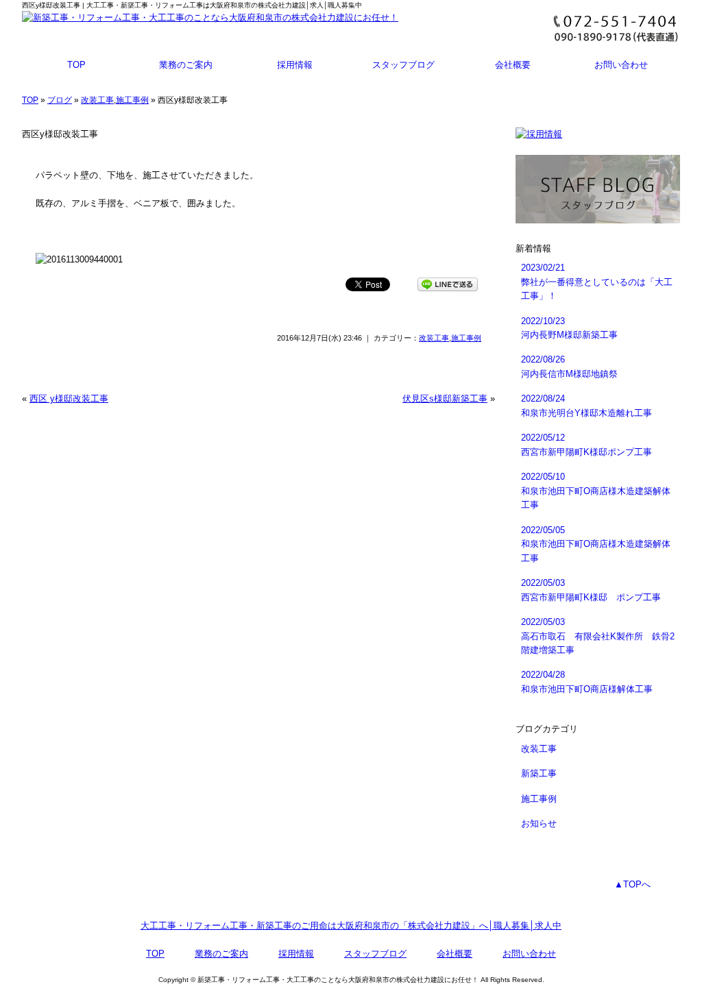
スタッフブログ (403, 65)
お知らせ (539, 823)
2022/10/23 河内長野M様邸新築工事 (569, 328)
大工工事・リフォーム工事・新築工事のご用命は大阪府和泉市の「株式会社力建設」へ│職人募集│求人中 (351, 925)
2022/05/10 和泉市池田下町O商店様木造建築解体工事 (595, 490)
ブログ (59, 100)
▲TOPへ (632, 884)
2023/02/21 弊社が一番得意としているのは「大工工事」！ (597, 281)
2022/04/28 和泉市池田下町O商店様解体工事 (587, 682)
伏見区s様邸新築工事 (444, 398)
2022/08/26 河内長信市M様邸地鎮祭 (569, 366)
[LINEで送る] (447, 283)
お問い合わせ (621, 65)
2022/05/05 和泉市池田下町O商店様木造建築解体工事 (595, 544)
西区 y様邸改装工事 (68, 398)
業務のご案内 (186, 65)
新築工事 (539, 773)
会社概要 (513, 65)
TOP (76, 65)
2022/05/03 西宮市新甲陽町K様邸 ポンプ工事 (591, 590)
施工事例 (132, 100)
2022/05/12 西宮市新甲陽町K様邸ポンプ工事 (586, 444)
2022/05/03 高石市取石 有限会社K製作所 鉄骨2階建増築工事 (598, 636)
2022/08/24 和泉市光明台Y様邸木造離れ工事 (586, 405)
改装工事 (97, 100)
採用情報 (295, 65)
